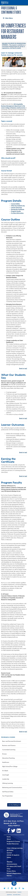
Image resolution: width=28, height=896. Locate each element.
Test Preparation (7, 796)
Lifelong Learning (7, 783)
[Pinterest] (19, 888)
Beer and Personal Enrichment (11, 741)
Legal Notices (9, 894)
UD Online (10, 850)
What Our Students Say (18, 205)
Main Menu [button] (9, 18)
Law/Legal (5, 775)
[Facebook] (8, 888)
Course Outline (15, 203)
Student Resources (13, 843)
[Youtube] (15, 888)
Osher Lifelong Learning (14, 848)
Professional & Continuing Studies (11, 9)
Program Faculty (16, 211)
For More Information (17, 213)
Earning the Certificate (17, 209)
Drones (4, 754)
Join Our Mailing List (14, 805)
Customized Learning (8, 749)
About (9, 839)
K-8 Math (5, 770)
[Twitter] (4, 888)
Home (9, 836)
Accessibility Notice (16, 894)
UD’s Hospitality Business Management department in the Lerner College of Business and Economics (13, 105)
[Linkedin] (23, 888)
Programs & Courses (13, 841)
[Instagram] (12, 888)
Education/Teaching (8, 758)
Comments (19, 892)
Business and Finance (8, 745)
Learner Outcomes (16, 207)
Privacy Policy (11, 871)
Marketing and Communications (12, 787)
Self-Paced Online (7, 791)
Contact (9, 852)
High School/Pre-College (9, 766)
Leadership (5, 779)
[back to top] (23, 368)
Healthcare (5, 762)
